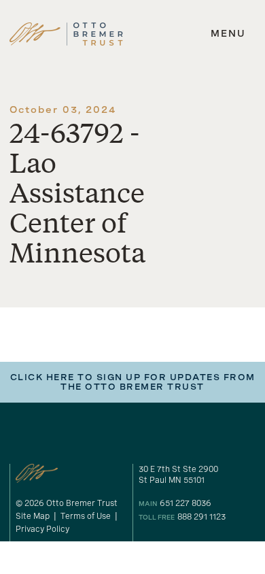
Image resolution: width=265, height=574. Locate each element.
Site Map (33, 516)
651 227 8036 (185, 503)
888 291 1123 (201, 517)
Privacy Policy (42, 529)
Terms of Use (85, 516)
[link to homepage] (66, 34)
